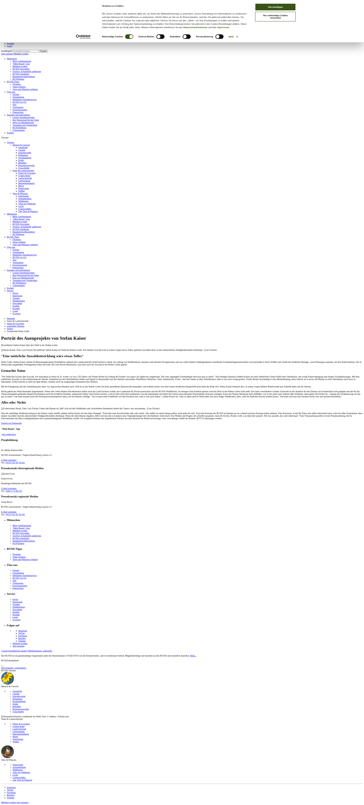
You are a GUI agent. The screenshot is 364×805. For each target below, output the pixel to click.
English (10, 133)
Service (10, 290)
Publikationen (19, 301)
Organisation (18, 97)
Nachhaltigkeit (24, 158)
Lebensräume (24, 181)
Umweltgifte (23, 168)
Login (9, 46)
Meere (21, 186)
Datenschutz (18, 112)
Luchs (21, 206)
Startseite (11, 318)
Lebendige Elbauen (15, 326)
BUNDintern (18, 79)
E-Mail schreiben (8, 460)
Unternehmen (19, 130)
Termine (16, 298)
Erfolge (16, 94)
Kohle (21, 160)
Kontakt (10, 43)
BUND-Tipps (13, 81)
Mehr (231, 36)
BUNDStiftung (19, 127)
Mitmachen (12, 58)
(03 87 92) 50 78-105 (15, 514)
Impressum (223, 27)
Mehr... (193, 656)
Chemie (21, 150)
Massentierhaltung (26, 183)
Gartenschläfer (24, 209)
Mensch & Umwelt (21, 145)
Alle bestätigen (275, 7)
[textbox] (25, 51)
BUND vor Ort (19, 102)
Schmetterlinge (25, 198)
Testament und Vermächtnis (25, 125)
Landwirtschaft (25, 178)
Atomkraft (22, 147)
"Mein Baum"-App (21, 64)
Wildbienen (23, 201)
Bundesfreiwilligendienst (24, 76)
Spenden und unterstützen (18, 115)
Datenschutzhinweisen (195, 27)
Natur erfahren (19, 87)
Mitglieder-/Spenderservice (25, 99)
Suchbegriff (6, 51)
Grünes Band (24, 175)
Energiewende (24, 152)
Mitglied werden (21, 54)
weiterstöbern (20, 668)
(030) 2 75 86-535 (14, 491)
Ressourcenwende (26, 165)
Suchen (43, 51)
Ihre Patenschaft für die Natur (26, 120)
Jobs (14, 104)
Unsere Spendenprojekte (24, 117)
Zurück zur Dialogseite (11, 423)
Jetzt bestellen (7, 668)
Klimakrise (23, 155)
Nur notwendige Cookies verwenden (275, 16)
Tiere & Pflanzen (20, 193)
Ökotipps (17, 84)
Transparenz (18, 107)
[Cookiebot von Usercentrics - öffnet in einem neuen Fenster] (83, 37)
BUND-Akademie (21, 74)
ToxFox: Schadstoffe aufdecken (27, 71)
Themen (10, 142)
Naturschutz (23, 188)
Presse (15, 293)
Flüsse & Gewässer (27, 173)
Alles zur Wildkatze (27, 204)
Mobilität (22, 163)
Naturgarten (23, 196)
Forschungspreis (20, 110)
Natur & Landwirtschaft (23, 170)
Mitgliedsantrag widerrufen (40, 651)
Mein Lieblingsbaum (22, 61)
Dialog (10, 328)
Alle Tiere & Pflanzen (28, 211)
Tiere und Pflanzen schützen (25, 89)
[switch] (160, 36)
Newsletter (17, 303)
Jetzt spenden (7, 54)
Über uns (11, 92)
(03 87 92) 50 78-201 (15, 462)
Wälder (21, 191)
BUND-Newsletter (21, 69)
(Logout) (16, 313)
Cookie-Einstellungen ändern (14, 651)
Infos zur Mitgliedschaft (23, 122)
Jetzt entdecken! (9, 434)
